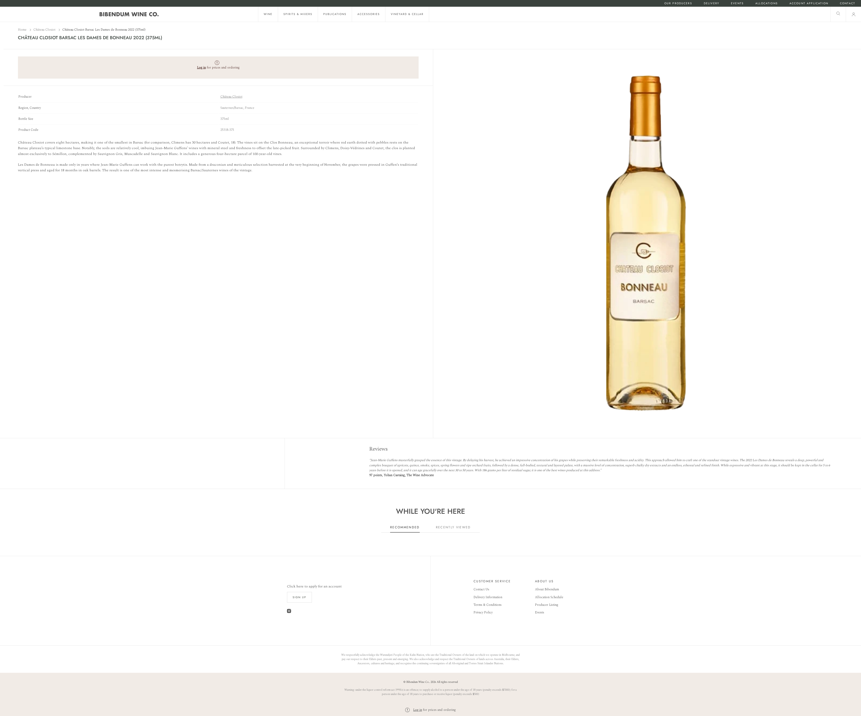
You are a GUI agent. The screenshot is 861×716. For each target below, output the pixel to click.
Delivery (711, 3)
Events (737, 3)
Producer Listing (546, 604)
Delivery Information (488, 597)
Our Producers (678, 3)
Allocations (766, 3)
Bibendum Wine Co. (417, 682)
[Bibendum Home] (129, 14)
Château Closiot (44, 29)
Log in (417, 709)
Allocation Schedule (549, 597)
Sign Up (299, 597)
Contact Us (481, 589)
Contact (847, 3)
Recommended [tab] (405, 527)
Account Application (808, 3)
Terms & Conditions (488, 604)
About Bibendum (547, 589)
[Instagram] (289, 612)
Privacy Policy (483, 612)
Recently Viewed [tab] (453, 527)
